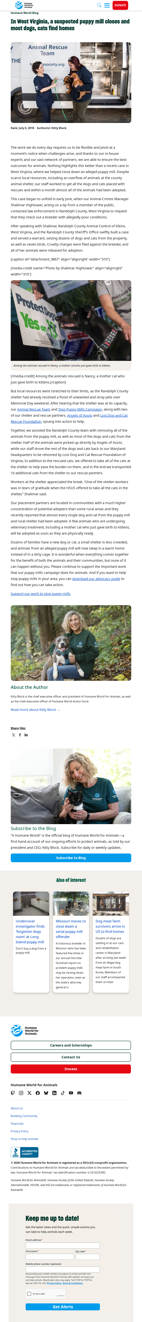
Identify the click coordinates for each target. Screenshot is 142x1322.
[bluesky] (46, 1093)
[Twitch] (13, 1093)
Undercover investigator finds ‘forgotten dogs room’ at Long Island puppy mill (30, 931)
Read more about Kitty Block (33, 709)
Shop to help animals (24, 1139)
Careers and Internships (71, 1045)
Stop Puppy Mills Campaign (80, 409)
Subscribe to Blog (71, 857)
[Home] (24, 1031)
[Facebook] (38, 1093)
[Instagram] (21, 1093)
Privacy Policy (19, 1131)
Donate (120, 5)
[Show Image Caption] (128, 120)
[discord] (79, 1093)
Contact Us (70, 1057)
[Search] (100, 5)
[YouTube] (71, 1093)
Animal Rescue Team (33, 409)
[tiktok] (63, 1093)
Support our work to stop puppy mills (40, 593)
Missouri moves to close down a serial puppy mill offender (71, 929)
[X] (13, 735)
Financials (17, 1124)
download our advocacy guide (96, 578)
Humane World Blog (24, 13)
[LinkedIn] (54, 1093)
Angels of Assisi (79, 415)
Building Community (24, 1116)
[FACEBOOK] (20, 735)
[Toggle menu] (107, 5)
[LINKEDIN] (26, 735)
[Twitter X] (29, 1093)
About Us (17, 1108)
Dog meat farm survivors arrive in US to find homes (110, 926)
